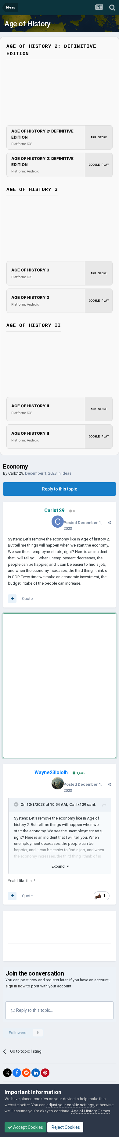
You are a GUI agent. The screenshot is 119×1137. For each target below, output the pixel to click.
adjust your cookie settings (70, 1105)
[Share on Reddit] (26, 1072)
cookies (41, 1098)
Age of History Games (90, 1111)
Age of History (27, 23)
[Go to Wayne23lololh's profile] (58, 783)
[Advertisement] (59, 678)
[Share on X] (7, 1072)
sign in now (15, 986)
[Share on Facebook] (17, 1072)
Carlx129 (15, 473)
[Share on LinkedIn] (35, 1072)
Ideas (66, 473)
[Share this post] (109, 522)
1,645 (80, 773)
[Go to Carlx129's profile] (58, 521)
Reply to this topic (59, 489)
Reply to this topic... (34, 1010)
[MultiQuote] (12, 598)
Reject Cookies (65, 1127)
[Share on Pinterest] (45, 1072)
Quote (27, 598)
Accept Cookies (27, 1127)
